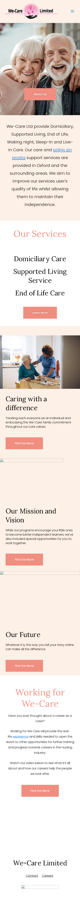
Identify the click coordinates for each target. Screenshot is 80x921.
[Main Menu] (72, 11)
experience (21, 736)
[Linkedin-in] (40, 905)
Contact (32, 876)
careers (47, 876)
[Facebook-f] (29, 905)
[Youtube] (50, 905)
